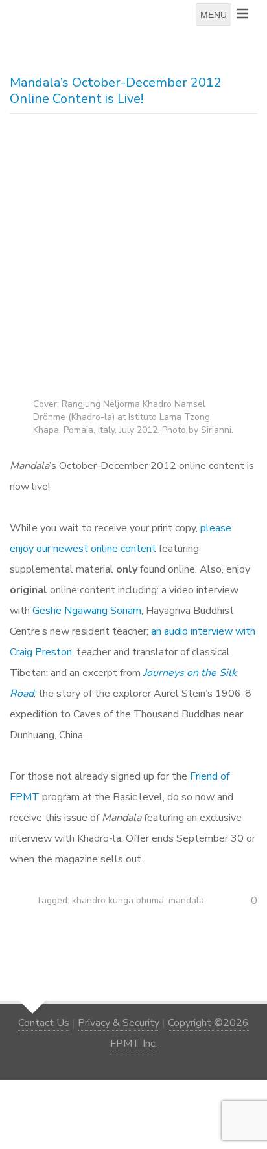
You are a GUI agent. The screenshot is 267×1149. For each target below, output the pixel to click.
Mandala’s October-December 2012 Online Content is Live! (116, 90)
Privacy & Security (118, 1023)
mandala (186, 900)
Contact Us (43, 1023)
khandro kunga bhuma (118, 900)
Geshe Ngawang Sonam (86, 611)
